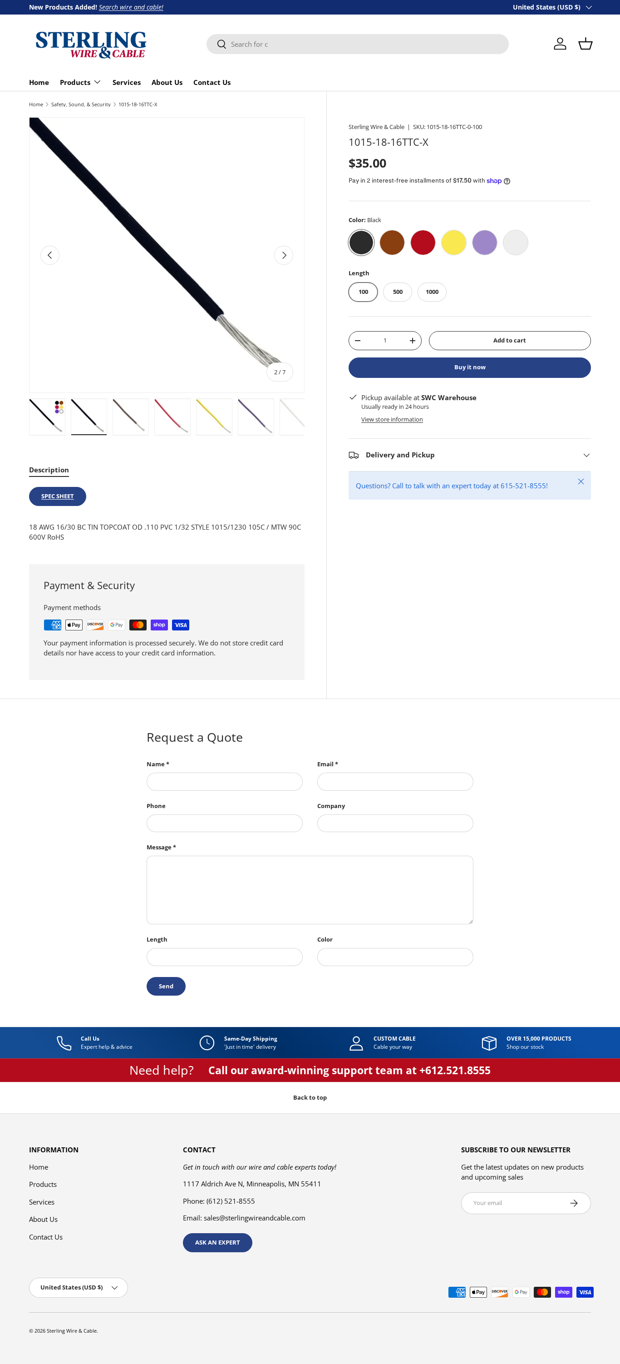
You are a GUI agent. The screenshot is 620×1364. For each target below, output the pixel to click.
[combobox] (358, 44)
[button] (585, 44)
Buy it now (470, 367)
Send (166, 986)
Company (331, 806)
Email (325, 764)
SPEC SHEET (57, 496)
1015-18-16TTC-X (137, 104)
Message (159, 847)
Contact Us (212, 82)
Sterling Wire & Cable (376, 127)
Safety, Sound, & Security (81, 104)
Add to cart (509, 340)
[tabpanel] (167, 514)
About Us (167, 82)
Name (156, 764)
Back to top (310, 1097)
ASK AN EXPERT (217, 1242)
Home (39, 82)
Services (127, 82)
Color (325, 939)
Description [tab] (49, 469)
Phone (156, 806)
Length (157, 939)
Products (75, 82)
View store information (392, 419)
